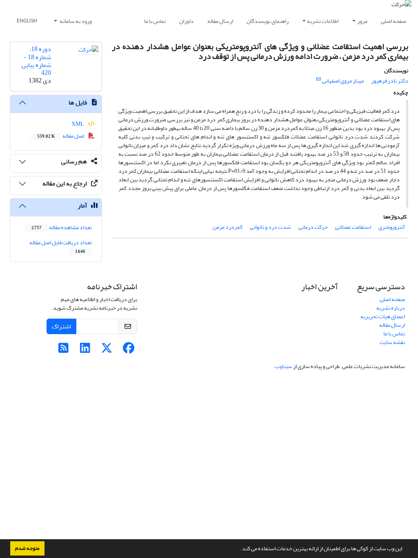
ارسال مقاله (220, 21)
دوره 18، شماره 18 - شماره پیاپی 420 (36, 61)
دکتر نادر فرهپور (389, 80)
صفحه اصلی (393, 21)
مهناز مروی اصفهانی (343, 80)
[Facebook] (128, 350)
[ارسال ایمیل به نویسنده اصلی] (318, 79)
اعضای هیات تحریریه (382, 316)
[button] (238, 549)
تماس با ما (155, 21)
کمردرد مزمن (227, 226)
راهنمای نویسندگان (268, 21)
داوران (186, 21)
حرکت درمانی (313, 226)
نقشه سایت (392, 342)
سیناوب (283, 366)
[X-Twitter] (107, 350)
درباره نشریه (390, 307)
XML (78, 123)
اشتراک (61, 326)
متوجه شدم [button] (27, 548)
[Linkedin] (85, 350)
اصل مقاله (61, 135)
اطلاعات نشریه (322, 21)
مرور (362, 21)
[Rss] (63, 350)
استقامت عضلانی (353, 226)
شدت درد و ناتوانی (270, 226)
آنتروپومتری (391, 226)
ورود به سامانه (75, 21)
